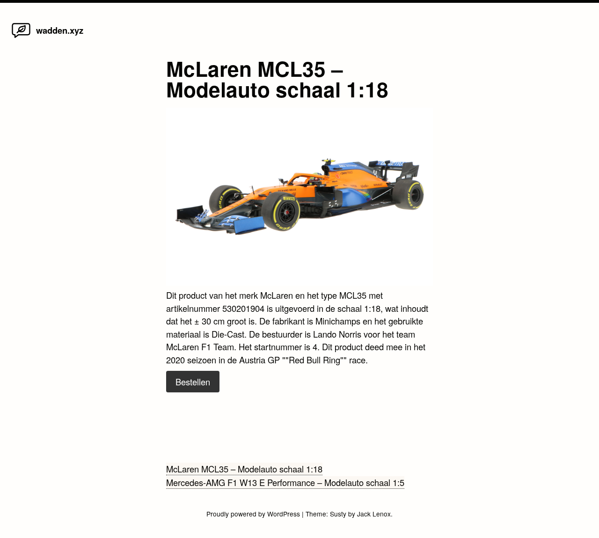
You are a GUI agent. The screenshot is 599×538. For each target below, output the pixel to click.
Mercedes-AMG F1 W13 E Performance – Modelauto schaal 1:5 (285, 482)
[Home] (21, 37)
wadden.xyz (59, 30)
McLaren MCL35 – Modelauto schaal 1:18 (244, 469)
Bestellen (192, 382)
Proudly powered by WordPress (254, 513)
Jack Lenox (374, 513)
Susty (338, 513)
